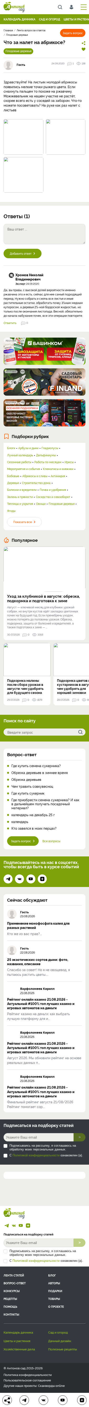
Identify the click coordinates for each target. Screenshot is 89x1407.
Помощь (10, 1306)
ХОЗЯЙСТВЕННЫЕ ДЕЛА (19, 1349)
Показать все (22, 522)
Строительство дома (36, 482)
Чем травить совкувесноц (32, 786)
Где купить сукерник (27, 793)
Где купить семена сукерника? (36, 766)
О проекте (56, 1306)
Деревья (13, 482)
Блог (52, 1275)
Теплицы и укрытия (20, 503)
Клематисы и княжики (58, 469)
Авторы (54, 1283)
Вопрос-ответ (22, 754)
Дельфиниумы (46, 455)
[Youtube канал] (30, 878)
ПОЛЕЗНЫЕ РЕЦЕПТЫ (62, 1349)
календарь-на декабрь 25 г (33, 815)
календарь (19, 822)
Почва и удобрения (53, 489)
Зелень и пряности (20, 496)
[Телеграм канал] (8, 878)
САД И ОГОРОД (49, 19)
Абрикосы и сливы (34, 476)
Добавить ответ (21, 253)
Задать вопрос (73, 33)
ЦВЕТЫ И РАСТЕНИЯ (17, 1341)
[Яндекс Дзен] (42, 878)
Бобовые (13, 476)
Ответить (10, 322)
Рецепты (10, 1299)
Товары (54, 1299)
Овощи (41, 503)
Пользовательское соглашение (27, 1380)
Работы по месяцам (47, 462)
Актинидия (58, 476)
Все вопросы (51, 841)
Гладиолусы (50, 448)
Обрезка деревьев (26, 780)
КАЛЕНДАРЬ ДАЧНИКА (19, 19)
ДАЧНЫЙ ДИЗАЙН (59, 1341)
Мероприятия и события (23, 469)
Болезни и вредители (22, 489)
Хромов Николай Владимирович (29, 276)
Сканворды (46, 1385)
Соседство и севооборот (53, 496)
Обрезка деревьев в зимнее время (39, 773)
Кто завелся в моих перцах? (33, 828)
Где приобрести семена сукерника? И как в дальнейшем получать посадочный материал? (45, 804)
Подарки (55, 1291)
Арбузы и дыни (28, 448)
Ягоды (11, 510)
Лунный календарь (20, 455)
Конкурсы (12, 1291)
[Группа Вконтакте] (19, 878)
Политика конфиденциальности (28, 1374)
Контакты (11, 1314)
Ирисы (69, 462)
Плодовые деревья (18, 51)
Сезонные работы (19, 462)
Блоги (11, 448)
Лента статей (14, 1275)
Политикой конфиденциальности (36, 1155)
